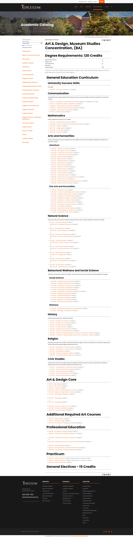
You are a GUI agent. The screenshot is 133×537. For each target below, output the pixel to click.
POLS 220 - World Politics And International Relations (65, 291)
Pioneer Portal (82, 1)
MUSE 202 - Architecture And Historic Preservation (62, 437)
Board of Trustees (27, 131)
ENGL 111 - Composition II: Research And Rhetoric (63, 104)
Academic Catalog (67, 488)
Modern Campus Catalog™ (80, 536)
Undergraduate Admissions (30, 82)
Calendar (90, 1)
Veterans (44, 498)
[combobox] (98, 37)
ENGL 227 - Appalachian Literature (60, 175)
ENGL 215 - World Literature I (59, 163)
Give (102, 1)
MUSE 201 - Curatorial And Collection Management (62, 433)
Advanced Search (27, 47)
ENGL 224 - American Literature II (60, 171)
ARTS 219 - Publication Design (56, 421)
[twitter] (109, 532)
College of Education (28, 109)
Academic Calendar (28, 63)
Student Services (27, 127)
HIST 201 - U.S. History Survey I (58, 325)
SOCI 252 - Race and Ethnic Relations (60, 375)
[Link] (31, 7)
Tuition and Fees (26, 70)
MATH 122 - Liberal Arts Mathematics (60, 122)
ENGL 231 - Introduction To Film (59, 179)
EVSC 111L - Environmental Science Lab (62, 248)
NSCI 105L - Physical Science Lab (61, 260)
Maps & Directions (47, 496)
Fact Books (86, 508)
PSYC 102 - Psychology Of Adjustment (61, 310)
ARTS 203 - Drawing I (54, 388)
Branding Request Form (89, 491)
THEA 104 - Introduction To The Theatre (62, 212)
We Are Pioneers (97, 6)
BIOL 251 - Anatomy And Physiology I (59, 234)
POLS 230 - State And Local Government (61, 373)
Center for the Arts (67, 496)
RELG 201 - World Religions (58, 206)
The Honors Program (28, 123)
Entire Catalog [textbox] (26, 41)
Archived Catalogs (27, 138)
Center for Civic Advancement (70, 493)
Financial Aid (25, 67)
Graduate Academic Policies (30, 98)
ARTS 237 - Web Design (55, 398)
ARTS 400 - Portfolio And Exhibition (58, 408)
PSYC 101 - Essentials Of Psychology (60, 293)
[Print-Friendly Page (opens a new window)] (108, 40)
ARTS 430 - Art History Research (57, 410)
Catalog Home (26, 51)
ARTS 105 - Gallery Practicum (56, 458)
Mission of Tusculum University (31, 55)
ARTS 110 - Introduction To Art (59, 190)
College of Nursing (27, 113)
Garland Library (66, 498)
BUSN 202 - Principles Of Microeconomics (62, 283)
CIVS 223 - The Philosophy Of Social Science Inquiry (64, 367)
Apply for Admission (47, 488)
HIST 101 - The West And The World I (59, 321)
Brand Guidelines (87, 493)
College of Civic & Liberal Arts (30, 105)
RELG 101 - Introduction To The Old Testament (63, 202)
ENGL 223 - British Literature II (59, 169)
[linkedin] (106, 532)
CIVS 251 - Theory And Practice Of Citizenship (62, 369)
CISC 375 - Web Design (55, 402)
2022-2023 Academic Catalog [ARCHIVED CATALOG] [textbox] (96, 37)
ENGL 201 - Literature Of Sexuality (60, 148)
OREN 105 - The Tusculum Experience (60, 89)
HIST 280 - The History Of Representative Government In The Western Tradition (71, 333)
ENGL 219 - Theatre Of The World (60, 167)
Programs (88, 6)
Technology (86, 520)
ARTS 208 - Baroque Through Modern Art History (64, 194)
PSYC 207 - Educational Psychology (60, 297)
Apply (76, 6)
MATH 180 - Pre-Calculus (56, 130)
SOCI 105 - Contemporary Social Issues (61, 301)
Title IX (84, 522)
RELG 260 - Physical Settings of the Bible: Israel (64, 210)
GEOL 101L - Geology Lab (58, 254)
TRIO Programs (66, 500)
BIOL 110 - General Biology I (57, 228)
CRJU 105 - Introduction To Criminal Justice (63, 285)
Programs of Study (27, 78)
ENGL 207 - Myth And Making (59, 157)
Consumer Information (89, 503)
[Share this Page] (106, 40)
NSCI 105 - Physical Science (57, 258)
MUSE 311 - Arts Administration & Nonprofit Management (64, 447)
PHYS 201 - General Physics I (57, 264)
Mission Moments (87, 513)
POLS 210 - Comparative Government (61, 289)
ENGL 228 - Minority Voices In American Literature (64, 177)
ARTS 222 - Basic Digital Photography (59, 394)
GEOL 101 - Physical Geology (57, 252)
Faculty (24, 134)
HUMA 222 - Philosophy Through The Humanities (64, 198)
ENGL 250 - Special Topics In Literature (61, 183)
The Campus (25, 59)
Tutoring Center (66, 503)
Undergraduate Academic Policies (32, 86)
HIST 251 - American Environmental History (61, 331)
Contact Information (48, 493)
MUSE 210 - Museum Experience (57, 460)
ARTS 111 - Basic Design (55, 384)
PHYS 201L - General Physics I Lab (61, 266)
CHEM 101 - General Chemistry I (58, 240)
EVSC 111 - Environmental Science (59, 246)
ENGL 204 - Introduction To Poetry (60, 150)
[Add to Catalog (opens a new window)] (104, 40)
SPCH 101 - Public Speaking (57, 112)
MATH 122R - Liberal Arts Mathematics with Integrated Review (66, 124)
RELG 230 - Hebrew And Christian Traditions (63, 208)
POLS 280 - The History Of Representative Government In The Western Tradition (72, 335)
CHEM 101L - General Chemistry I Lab (62, 242)
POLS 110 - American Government (59, 371)
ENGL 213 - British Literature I (59, 159)
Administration (87, 486)
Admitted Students (47, 486)
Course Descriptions (28, 74)
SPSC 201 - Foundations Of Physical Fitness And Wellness (66, 308)
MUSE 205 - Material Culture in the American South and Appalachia (67, 441)
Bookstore (85, 488)
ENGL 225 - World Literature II (59, 173)
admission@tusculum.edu (30, 497)
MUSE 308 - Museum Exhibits (56, 445)
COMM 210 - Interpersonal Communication (61, 106)
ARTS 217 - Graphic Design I (56, 419)
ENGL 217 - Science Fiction (58, 165)
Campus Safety (87, 498)
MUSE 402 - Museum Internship (57, 462)
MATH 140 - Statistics (55, 126)
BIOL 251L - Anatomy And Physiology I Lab (63, 236)
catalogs (48, 536)
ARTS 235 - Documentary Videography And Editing (62, 423)
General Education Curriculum (30, 90)
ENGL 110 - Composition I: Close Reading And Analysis (64, 101)
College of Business (27, 101)
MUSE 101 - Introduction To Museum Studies (60, 431)
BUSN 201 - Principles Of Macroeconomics (62, 281)
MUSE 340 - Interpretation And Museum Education (62, 449)
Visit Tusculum (46, 500)
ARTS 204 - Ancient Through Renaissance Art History (65, 192)
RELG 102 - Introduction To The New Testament (64, 204)
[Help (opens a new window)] (110, 40)
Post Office (86, 518)
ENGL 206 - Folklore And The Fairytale (61, 155)
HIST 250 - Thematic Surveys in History (60, 329)
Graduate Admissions (28, 94)
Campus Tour (46, 491)
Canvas (64, 491)
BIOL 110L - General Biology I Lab (60, 230)
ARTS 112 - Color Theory (55, 386)
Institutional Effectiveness (90, 510)
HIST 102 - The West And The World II (60, 323)
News (95, 1)
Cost (81, 6)
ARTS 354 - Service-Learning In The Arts (59, 406)
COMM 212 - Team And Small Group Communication (64, 108)
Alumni (107, 6)
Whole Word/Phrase (28, 45)
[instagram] (111, 532)
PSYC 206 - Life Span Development (60, 295)
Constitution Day (87, 500)
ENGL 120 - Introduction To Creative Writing (63, 196)
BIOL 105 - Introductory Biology (58, 222)
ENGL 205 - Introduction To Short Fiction (62, 153)
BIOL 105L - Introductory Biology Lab (61, 224)
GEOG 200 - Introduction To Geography (62, 287)
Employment (86, 505)
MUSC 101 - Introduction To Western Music (62, 200)
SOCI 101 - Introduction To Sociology (61, 299)
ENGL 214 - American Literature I (60, 161)
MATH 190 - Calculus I (55, 132)
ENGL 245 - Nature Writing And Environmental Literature (66, 181)
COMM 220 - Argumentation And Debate (61, 110)
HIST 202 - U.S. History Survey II (58, 327)
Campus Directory (88, 496)
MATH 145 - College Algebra (57, 128)
